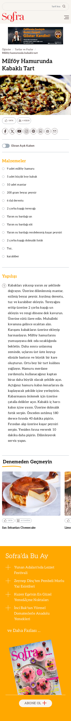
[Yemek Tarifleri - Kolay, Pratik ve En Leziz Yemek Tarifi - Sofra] (13, 17)
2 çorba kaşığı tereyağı (21, 208)
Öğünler (6, 49)
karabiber (13, 256)
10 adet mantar (17, 184)
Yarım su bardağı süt (20, 224)
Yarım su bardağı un (19, 216)
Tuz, (9, 248)
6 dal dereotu (15, 200)
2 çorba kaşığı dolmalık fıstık (25, 240)
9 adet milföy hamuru (20, 168)
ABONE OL (32, 703)
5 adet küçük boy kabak (22, 176)
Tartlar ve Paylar (24, 49)
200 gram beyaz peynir (22, 192)
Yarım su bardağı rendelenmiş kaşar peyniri (34, 232)
